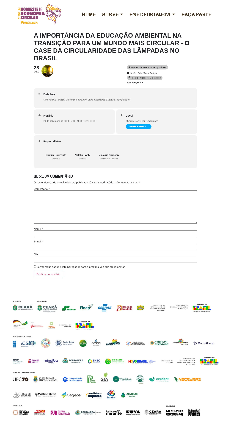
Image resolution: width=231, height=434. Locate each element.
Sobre (110, 14)
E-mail (38, 241)
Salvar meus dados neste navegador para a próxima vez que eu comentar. (81, 267)
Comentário (42, 189)
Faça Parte (197, 14)
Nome (38, 229)
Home (89, 14)
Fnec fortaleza (150, 14)
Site (36, 254)
